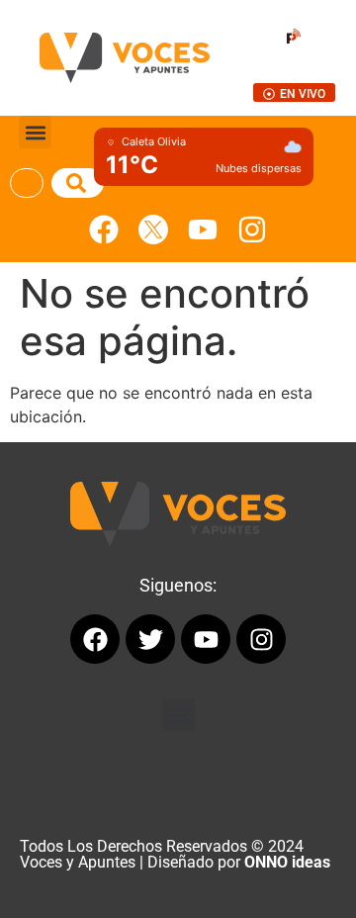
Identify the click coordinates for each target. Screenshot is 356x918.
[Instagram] (252, 229)
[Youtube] (202, 229)
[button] (35, 132)
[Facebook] (104, 229)
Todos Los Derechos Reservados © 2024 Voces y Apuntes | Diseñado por (175, 854)
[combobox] (27, 183)
